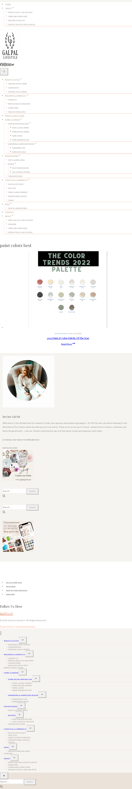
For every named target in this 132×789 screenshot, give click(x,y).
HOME (8, 4)
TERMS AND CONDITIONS (17, 16)
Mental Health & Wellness (19, 104)
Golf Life (12, 188)
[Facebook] (1, 65)
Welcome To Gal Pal (16, 20)
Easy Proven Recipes (20, 168)
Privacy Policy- (7, 626)
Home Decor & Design (61, 333)
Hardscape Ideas (19, 152)
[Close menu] (0, 633)
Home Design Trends (20, 132)
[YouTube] (9, 614)
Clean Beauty (13, 88)
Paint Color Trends (20, 127)
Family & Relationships (18, 192)
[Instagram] (5, 65)
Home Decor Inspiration (20, 679)
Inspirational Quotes (17, 196)
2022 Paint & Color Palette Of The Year (68, 338)
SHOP (6, 747)
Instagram (10, 586)
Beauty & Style (11, 640)
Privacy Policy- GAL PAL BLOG (20, 12)
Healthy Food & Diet (17, 112)
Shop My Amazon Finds (17, 208)
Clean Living (13, 108)
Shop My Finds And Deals (16, 590)
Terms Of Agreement (25, 626)
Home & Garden (11, 672)
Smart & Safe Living (14, 116)
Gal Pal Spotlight (16, 184)
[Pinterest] (10, 65)
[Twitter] (13, 65)
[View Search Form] (4, 71)
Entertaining (10, 706)
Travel (11, 200)
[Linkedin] (8, 65)
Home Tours (17, 136)
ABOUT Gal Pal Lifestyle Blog (20, 220)
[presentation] (68, 290)
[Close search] (4, 776)
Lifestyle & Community (15, 729)
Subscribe (12, 224)
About (7, 758)
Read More (68, 344)
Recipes (12, 715)
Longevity (12, 100)
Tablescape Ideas (15, 176)
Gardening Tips (18, 148)
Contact (9, 212)
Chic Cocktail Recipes (21, 172)
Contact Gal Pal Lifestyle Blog (21, 24)
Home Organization (20, 140)
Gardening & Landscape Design (23, 695)
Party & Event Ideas (16, 160)
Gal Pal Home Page (14, 582)
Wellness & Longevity (14, 654)
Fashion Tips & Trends (17, 92)
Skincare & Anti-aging (17, 83)
